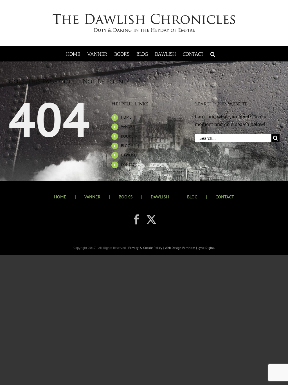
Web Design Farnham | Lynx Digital (189, 247)
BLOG (125, 145)
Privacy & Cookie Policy (145, 247)
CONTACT (129, 164)
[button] (212, 53)
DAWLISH (129, 155)
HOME (126, 117)
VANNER (128, 126)
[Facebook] (137, 219)
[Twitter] (151, 219)
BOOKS (127, 136)
